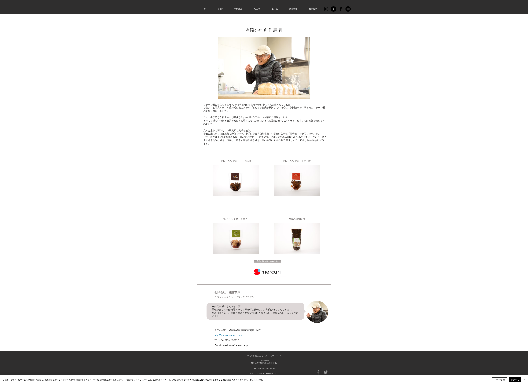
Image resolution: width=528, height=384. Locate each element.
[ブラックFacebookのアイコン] (340, 9)
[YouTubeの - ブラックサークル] (348, 9)
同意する (515, 379)
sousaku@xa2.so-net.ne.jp (234, 345)
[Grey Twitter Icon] (326, 372)
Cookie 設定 (500, 379)
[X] (333, 9)
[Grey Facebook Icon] (318, 372)
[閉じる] (524, 379)
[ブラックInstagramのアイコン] (326, 9)
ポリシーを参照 (256, 379)
